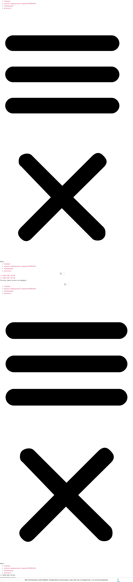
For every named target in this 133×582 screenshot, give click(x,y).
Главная (7, 1)
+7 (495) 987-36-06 (7, 276)
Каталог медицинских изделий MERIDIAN (20, 3)
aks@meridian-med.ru (8, 577)
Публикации (8, 6)
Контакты (7, 8)
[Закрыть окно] (118, 579)
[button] (62, 136)
